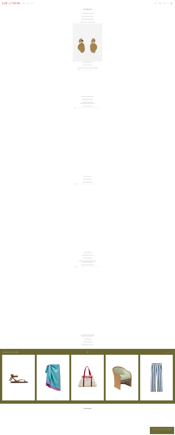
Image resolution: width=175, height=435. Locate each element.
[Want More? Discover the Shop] (87, 352)
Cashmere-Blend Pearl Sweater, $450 (87, 19)
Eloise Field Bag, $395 (87, 252)
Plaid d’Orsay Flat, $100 (88, 176)
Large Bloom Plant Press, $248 (87, 102)
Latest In (23, 3)
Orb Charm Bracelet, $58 (87, 179)
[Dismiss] (173, 428)
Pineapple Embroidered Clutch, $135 (87, 344)
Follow (164, 3)
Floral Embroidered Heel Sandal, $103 (87, 13)
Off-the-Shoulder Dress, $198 (87, 106)
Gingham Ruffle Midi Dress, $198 (87, 99)
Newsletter (160, 3)
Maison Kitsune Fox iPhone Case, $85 (87, 96)
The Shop (31, 3)
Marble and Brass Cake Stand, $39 (87, 16)
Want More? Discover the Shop (10, 352)
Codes (28, 3)
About (155, 3)
